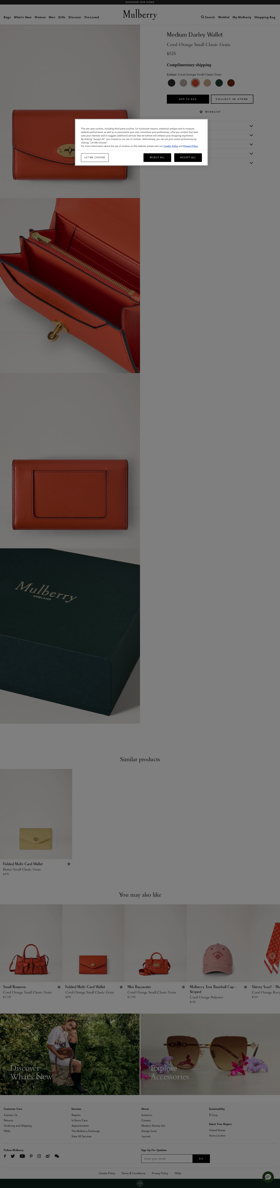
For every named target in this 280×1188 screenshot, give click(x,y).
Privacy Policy (190, 146)
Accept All (188, 157)
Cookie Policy (170, 146)
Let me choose (94, 157)
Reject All (157, 157)
